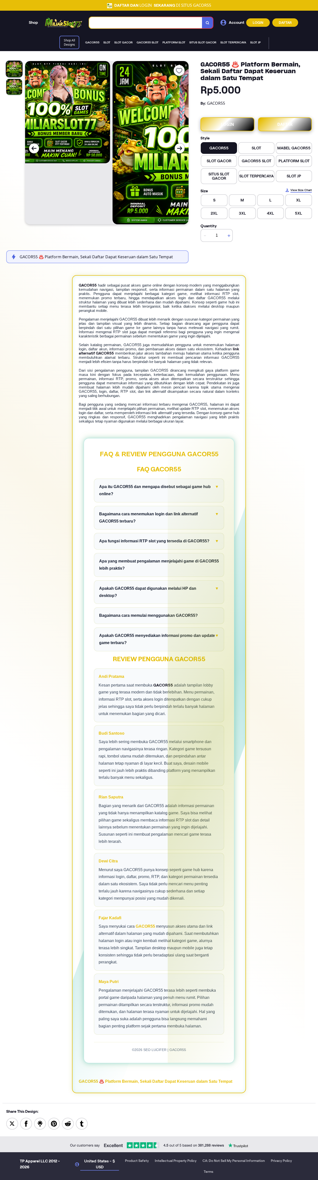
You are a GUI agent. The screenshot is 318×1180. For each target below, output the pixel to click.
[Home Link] (63, 23)
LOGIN (258, 23)
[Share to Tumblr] (82, 1123)
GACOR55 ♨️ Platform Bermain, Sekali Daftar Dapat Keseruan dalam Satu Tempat (155, 1081)
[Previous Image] (34, 148)
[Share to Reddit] (68, 1123)
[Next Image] (180, 148)
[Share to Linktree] (40, 1123)
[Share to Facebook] (26, 1123)
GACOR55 (145, 926)
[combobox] (145, 22)
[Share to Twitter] (12, 1123)
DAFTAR (285, 23)
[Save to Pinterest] (54, 1123)
